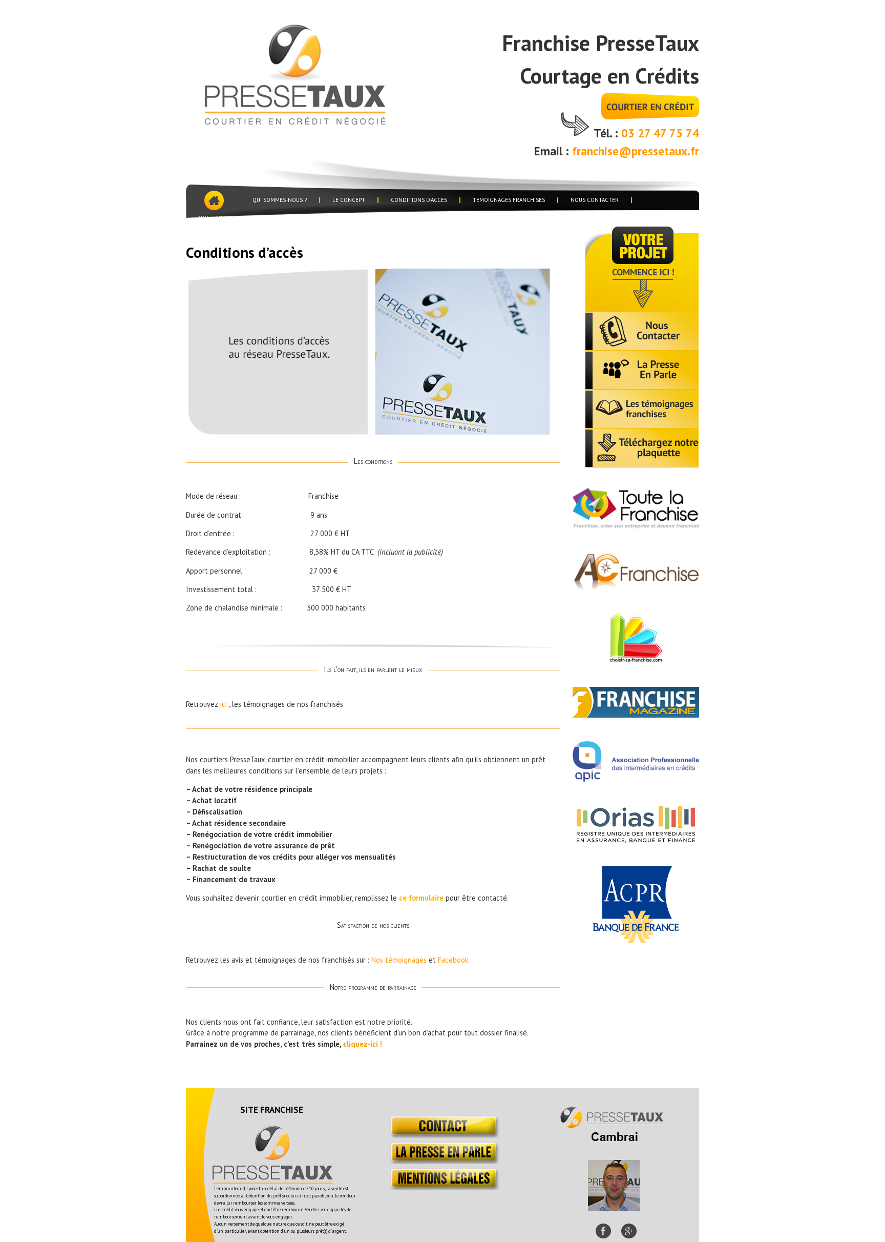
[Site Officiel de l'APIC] (636, 778)
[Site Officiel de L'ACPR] (636, 940)
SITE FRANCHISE (271, 1109)
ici (223, 704)
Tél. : (607, 133)
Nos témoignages (399, 960)
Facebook (453, 960)
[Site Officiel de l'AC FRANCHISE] (636, 587)
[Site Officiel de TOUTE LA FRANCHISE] (636, 526)
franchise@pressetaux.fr (635, 151)
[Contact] (442, 1135)
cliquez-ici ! (362, 1044)
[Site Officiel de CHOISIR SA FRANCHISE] (635, 660)
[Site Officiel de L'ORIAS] (636, 839)
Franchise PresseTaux (311, 72)
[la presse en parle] (442, 1161)
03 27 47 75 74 (660, 133)
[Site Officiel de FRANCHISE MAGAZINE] (636, 714)
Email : (553, 151)
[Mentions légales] (442, 1187)
